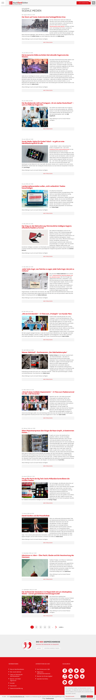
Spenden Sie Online (42, 679)
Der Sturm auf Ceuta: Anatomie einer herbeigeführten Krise (43, 17)
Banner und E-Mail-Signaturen (15, 679)
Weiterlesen (48, 42)
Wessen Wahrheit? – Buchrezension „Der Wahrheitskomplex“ (44, 352)
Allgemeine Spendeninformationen (43, 672)
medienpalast (50, 698)
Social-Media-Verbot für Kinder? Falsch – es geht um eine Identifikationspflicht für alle (43, 142)
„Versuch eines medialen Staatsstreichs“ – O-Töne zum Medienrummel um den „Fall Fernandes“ (48, 393)
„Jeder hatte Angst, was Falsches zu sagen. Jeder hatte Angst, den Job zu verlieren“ (48, 270)
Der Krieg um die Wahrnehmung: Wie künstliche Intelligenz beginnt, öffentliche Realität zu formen (47, 227)
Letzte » (61, 627)
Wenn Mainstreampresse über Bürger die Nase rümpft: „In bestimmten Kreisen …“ (48, 431)
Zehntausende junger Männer (57, 26)
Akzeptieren (89, 696)
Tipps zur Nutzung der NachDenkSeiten (16, 675)
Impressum (13, 686)
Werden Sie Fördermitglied (44, 676)
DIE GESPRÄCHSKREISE (48, 642)
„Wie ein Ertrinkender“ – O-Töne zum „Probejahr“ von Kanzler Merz (47, 314)
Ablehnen (83, 696)
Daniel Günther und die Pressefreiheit (35, 516)
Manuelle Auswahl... (70, 696)
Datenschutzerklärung (16, 688)
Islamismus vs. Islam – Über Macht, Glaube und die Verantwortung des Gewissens (48, 556)
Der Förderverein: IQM (43, 669)
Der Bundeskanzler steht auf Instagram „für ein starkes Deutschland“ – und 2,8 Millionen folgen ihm (48, 104)
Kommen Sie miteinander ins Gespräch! (47, 644)
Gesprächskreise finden (51, 648)
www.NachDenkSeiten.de (17, 696)
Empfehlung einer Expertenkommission (59, 149)
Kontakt (12, 683)
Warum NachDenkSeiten (17, 669)
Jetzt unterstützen (85, 2)
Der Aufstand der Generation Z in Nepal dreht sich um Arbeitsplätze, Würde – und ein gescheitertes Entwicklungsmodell (47, 593)
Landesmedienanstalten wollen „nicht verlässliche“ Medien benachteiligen (43, 187)
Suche (93, 2)
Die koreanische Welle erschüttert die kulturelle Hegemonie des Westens (45, 56)
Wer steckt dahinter (15, 672)
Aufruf (39, 648)
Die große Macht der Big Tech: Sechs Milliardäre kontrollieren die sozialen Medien (45, 479)
